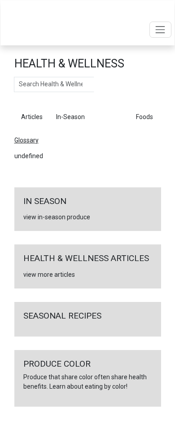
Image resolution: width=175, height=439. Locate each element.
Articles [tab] (32, 116)
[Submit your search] (103, 84)
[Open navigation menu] (160, 29)
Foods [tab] (144, 116)
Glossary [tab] (110, 116)
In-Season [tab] (70, 116)
